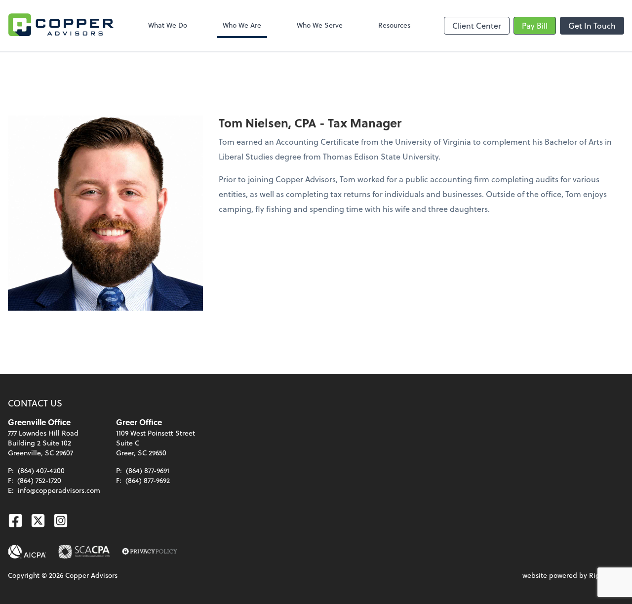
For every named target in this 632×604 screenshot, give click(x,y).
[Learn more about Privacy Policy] (149, 552)
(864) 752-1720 (39, 480)
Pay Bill (535, 25)
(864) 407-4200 (41, 470)
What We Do (167, 25)
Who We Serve (320, 25)
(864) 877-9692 (147, 480)
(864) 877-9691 (147, 470)
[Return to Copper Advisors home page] (61, 25)
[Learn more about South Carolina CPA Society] (84, 552)
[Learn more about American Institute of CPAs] (27, 552)
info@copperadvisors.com (59, 490)
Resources (394, 25)
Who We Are (242, 25)
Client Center (476, 25)
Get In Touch (592, 25)
